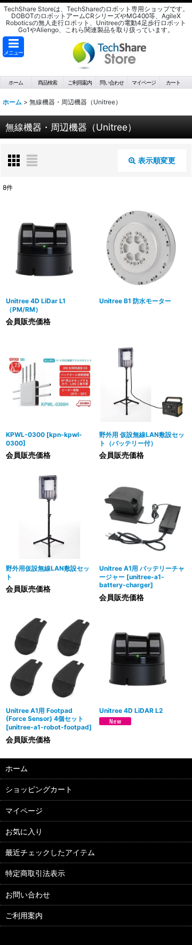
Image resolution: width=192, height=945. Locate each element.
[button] (13, 46)
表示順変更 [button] (156, 160)
